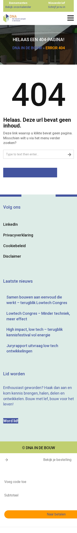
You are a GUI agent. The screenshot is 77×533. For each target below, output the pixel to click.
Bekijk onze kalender (18, 7)
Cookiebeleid (14, 245)
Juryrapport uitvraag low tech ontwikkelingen (32, 348)
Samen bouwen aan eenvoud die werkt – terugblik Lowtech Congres (36, 300)
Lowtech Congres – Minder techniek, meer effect (38, 316)
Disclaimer (12, 256)
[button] (6, 460)
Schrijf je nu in (56, 7)
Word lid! (10, 421)
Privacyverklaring (18, 235)
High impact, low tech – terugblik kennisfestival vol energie (34, 332)
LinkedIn (10, 224)
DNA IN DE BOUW (27, 48)
